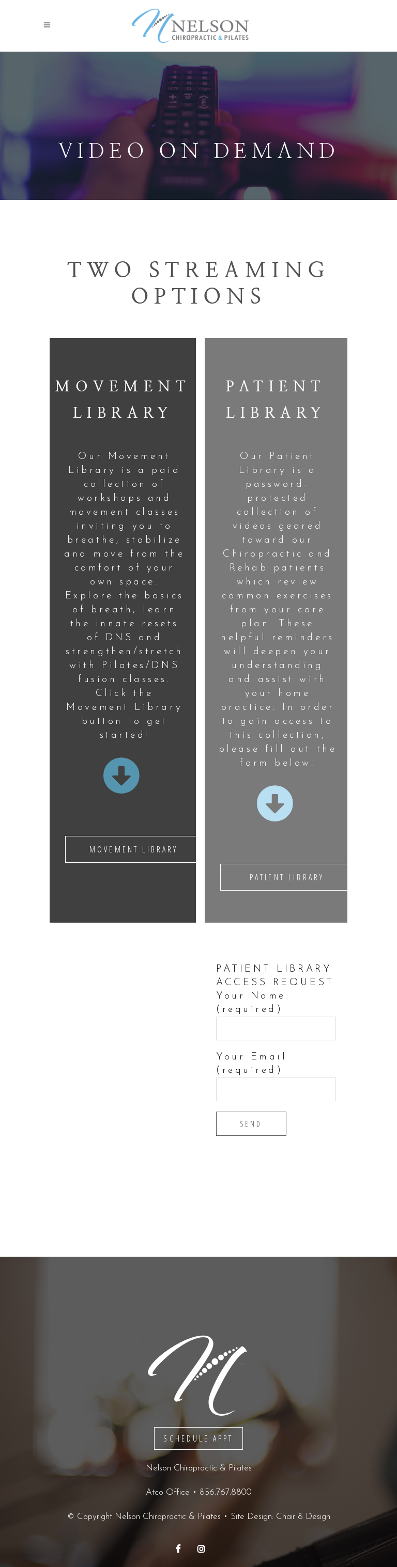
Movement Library (133, 849)
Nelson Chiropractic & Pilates (168, 1516)
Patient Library (287, 877)
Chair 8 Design (303, 1516)
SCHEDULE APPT (198, 1438)
